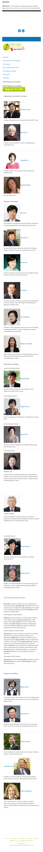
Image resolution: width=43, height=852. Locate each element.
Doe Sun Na (23, 262)
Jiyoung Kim (24, 434)
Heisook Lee (23, 132)
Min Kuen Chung (25, 109)
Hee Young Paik (24, 317)
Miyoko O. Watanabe (26, 343)
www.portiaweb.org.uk (28, 845)
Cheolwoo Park (24, 378)
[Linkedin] (23, 30)
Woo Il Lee (23, 213)
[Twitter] (19, 30)
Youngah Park (24, 160)
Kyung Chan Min (25, 741)
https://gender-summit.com (18, 8)
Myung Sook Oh (25, 573)
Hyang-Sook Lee (25, 406)
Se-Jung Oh (23, 290)
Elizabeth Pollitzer (25, 185)
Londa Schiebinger (25, 791)
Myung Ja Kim (24, 687)
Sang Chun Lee (24, 713)
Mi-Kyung (25, 546)
